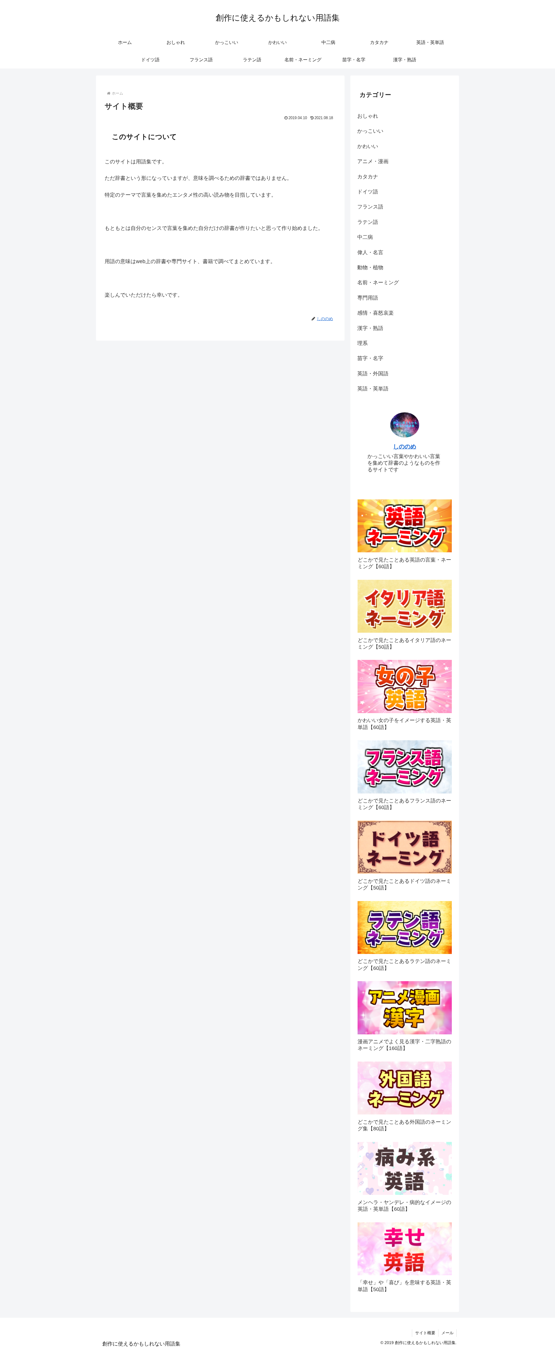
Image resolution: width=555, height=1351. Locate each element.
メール (447, 1332)
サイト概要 (425, 1332)
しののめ (404, 446)
